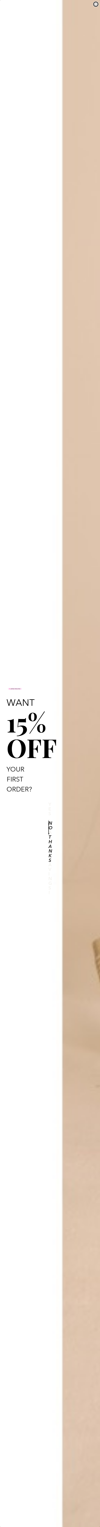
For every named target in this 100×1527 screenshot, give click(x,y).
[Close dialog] (95, 4)
